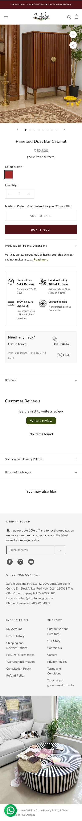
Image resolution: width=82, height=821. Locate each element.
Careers (52, 655)
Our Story (53, 641)
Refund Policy (15, 676)
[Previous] (17, 130)
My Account (14, 629)
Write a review (41, 420)
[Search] (69, 17)
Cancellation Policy (18, 669)
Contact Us (54, 648)
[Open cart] (76, 17)
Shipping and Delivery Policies (23, 459)
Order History (15, 636)
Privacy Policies (57, 662)
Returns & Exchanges (18, 472)
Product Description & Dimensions (26, 246)
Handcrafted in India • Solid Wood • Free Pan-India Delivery (41, 4)
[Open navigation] (6, 16)
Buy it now (41, 229)
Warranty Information (20, 662)
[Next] (64, 130)
